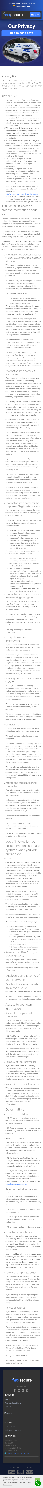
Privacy (7, 1406)
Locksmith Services (12, 1427)
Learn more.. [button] (7, 1485)
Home (7, 1400)
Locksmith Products (12, 1430)
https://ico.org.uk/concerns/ (16, 1184)
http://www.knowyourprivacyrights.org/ (22, 194)
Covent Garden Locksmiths (18, 1453)
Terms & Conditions (12, 1403)
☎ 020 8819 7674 (21, 33)
